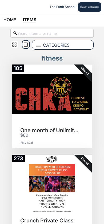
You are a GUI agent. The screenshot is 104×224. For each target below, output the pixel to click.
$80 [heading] (24, 135)
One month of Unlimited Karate (50, 130)
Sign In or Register (89, 7)
